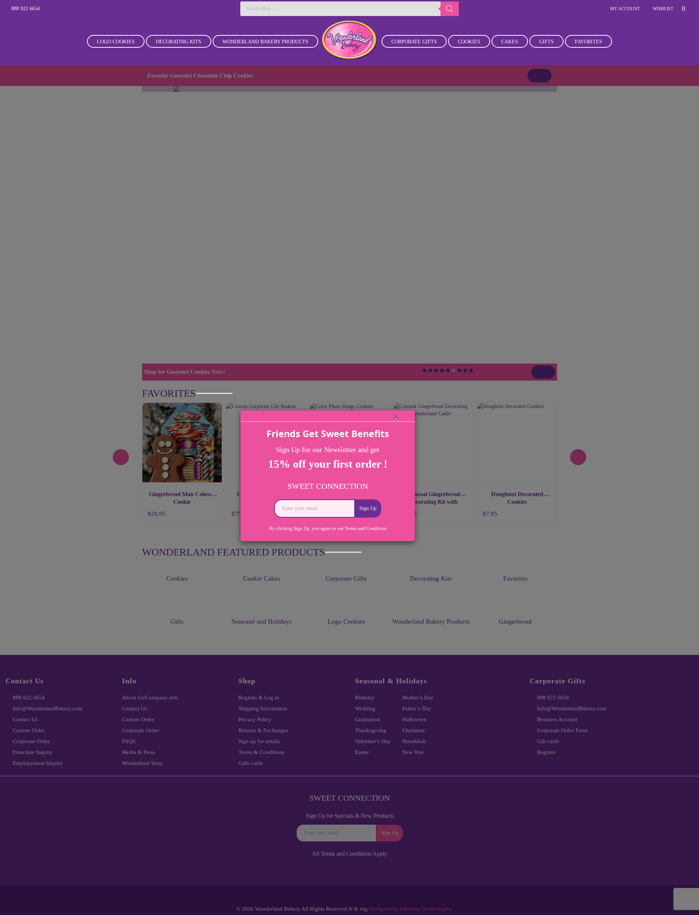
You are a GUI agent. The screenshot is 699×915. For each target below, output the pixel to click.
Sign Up (367, 508)
